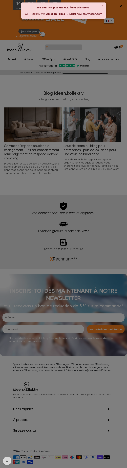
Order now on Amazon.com (85, 13)
